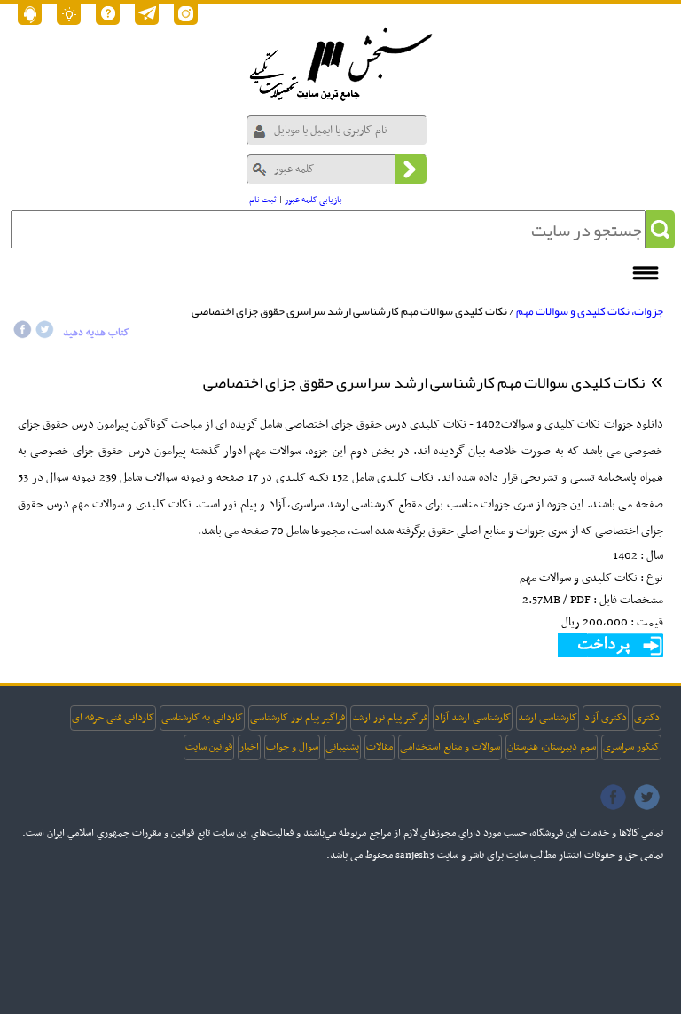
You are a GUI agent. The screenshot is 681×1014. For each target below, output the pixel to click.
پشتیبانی (342, 747)
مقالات (379, 747)
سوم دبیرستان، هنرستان (551, 747)
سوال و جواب (292, 747)
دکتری (647, 718)
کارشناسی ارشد (547, 718)
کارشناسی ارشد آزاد (472, 718)
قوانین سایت (208, 747)
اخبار (249, 747)
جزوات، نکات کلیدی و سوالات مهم (589, 311)
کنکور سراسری (631, 747)
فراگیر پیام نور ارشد (389, 718)
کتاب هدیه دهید (96, 333)
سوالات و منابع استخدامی (450, 747)
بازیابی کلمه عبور (313, 200)
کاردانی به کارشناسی (202, 718)
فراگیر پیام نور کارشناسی (297, 718)
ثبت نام (263, 200)
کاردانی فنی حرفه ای (113, 718)
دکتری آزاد (605, 718)
